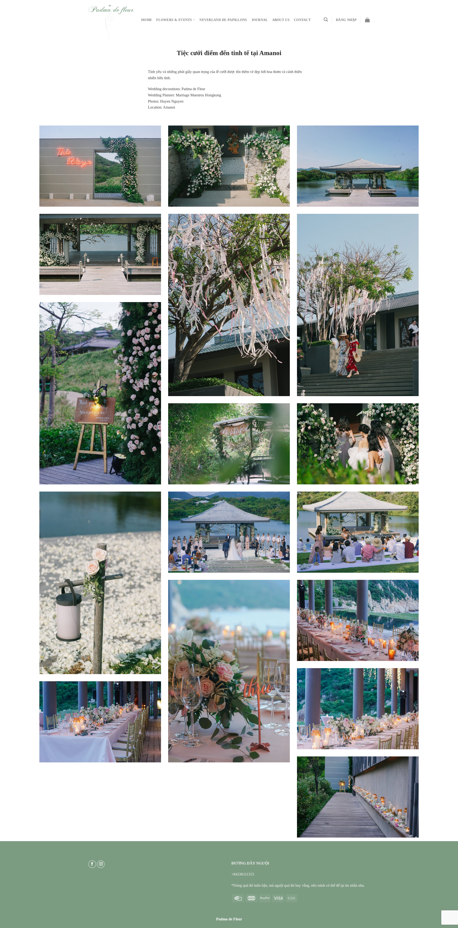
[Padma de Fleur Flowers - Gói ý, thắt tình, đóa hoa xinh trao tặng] (111, 22)
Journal (259, 20)
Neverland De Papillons (223, 20)
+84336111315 (242, 874)
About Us (281, 20)
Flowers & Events (174, 20)
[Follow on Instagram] (101, 864)
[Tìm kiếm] (326, 20)
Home (146, 20)
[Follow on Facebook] (92, 864)
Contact (302, 20)
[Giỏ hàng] (367, 20)
